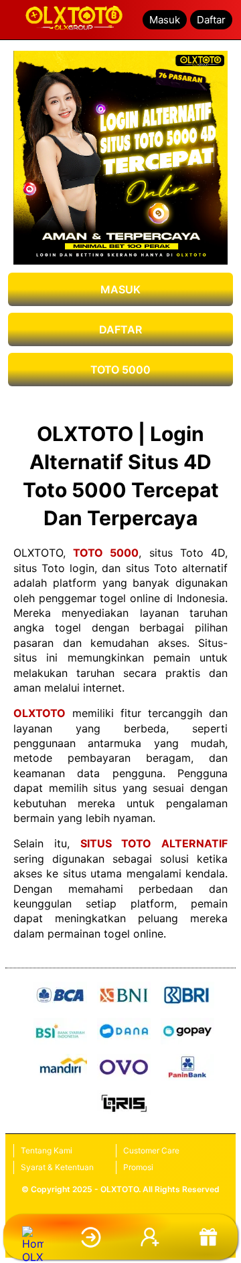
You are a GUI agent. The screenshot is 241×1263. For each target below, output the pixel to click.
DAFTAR (120, 329)
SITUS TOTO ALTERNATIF (154, 843)
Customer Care (151, 1150)
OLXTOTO (39, 713)
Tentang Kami (46, 1150)
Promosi (138, 1167)
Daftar (211, 19)
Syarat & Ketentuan (57, 1167)
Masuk (164, 19)
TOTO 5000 (120, 369)
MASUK (120, 289)
